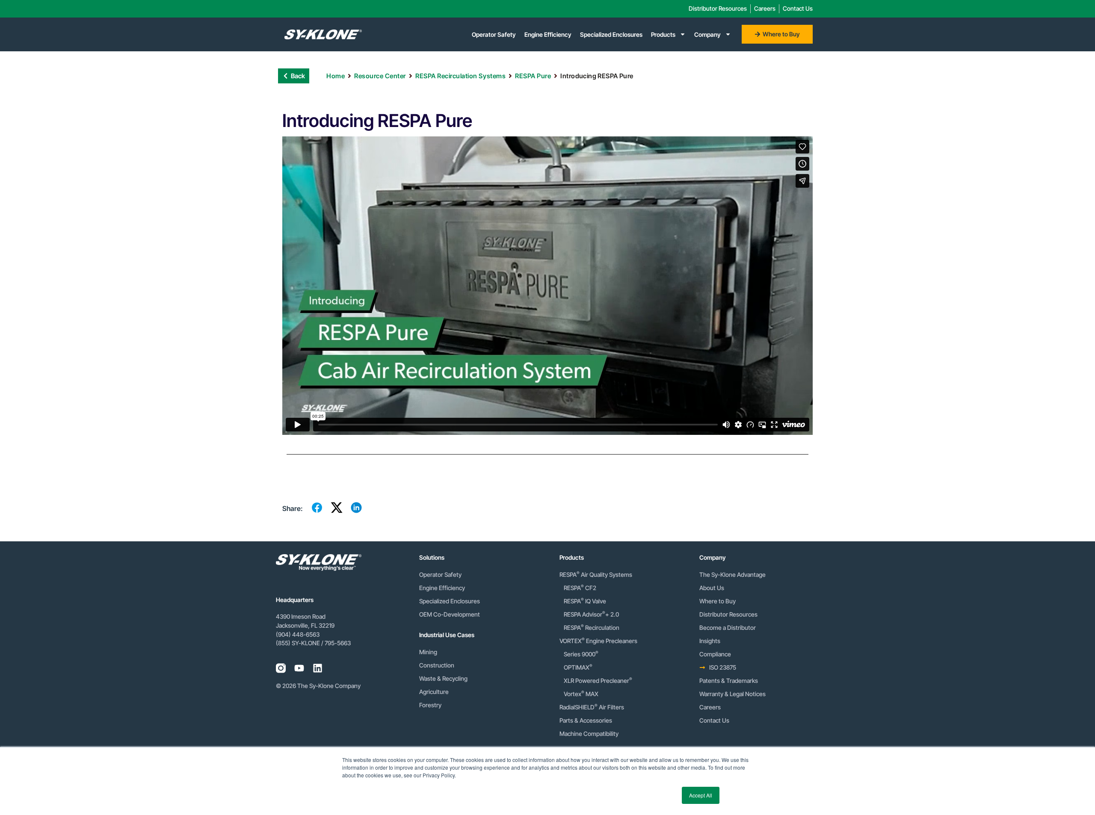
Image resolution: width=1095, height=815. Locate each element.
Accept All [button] (700, 795)
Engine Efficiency (547, 34)
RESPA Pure (533, 76)
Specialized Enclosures (611, 34)
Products (663, 34)
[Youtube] (299, 668)
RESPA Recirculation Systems (460, 76)
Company (707, 34)
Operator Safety (494, 34)
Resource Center (380, 76)
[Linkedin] (318, 668)
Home (335, 76)
